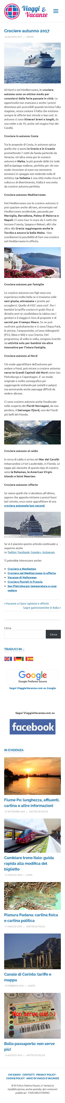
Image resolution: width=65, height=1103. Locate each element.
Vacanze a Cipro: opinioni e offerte (27, 603)
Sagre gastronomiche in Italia (41, 607)
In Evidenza (14, 750)
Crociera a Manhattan (22, 568)
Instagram (48, 552)
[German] (19, 658)
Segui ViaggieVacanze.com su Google (32, 688)
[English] (7, 658)
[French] (13, 658)
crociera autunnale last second (24, 505)
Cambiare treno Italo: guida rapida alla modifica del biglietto (29, 863)
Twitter (12, 552)
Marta (30, 36)
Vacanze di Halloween (22, 577)
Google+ (36, 552)
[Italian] (25, 658)
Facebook (23, 552)
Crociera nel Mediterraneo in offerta (32, 573)
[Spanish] (31, 658)
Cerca (7, 628)
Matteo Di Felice (38, 811)
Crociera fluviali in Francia (25, 581)
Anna (29, 874)
